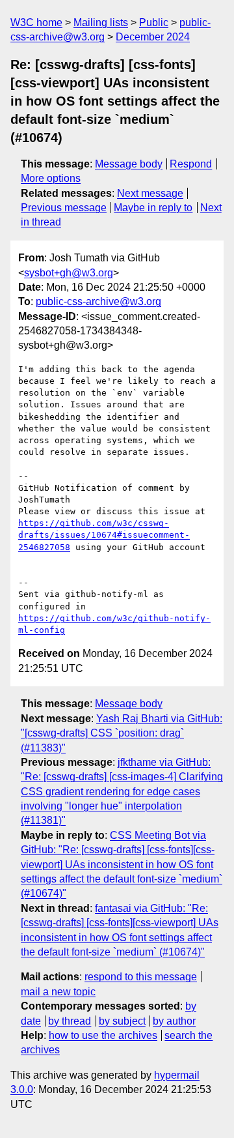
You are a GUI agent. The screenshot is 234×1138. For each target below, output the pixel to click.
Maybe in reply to (153, 207)
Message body (128, 163)
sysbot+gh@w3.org (68, 272)
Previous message (64, 207)
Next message (150, 193)
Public (153, 22)
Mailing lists (100, 22)
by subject (122, 1021)
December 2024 (153, 36)
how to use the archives (103, 1035)
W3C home (36, 22)
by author (174, 1021)
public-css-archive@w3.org (98, 301)
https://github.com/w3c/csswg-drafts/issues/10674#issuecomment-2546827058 (104, 534)
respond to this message (140, 976)
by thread (69, 1021)
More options (51, 178)
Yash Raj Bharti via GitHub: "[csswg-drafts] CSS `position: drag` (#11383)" (121, 733)
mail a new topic (58, 991)
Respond (191, 163)
